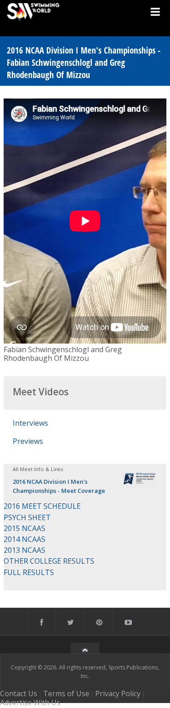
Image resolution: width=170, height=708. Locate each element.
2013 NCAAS (24, 550)
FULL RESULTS (29, 572)
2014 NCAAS (24, 539)
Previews (28, 441)
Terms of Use (66, 693)
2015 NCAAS (24, 528)
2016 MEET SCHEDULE (42, 506)
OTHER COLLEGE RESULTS (49, 561)
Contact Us (18, 693)
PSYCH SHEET (27, 517)
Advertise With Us (30, 703)
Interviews (30, 423)
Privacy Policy (118, 693)
